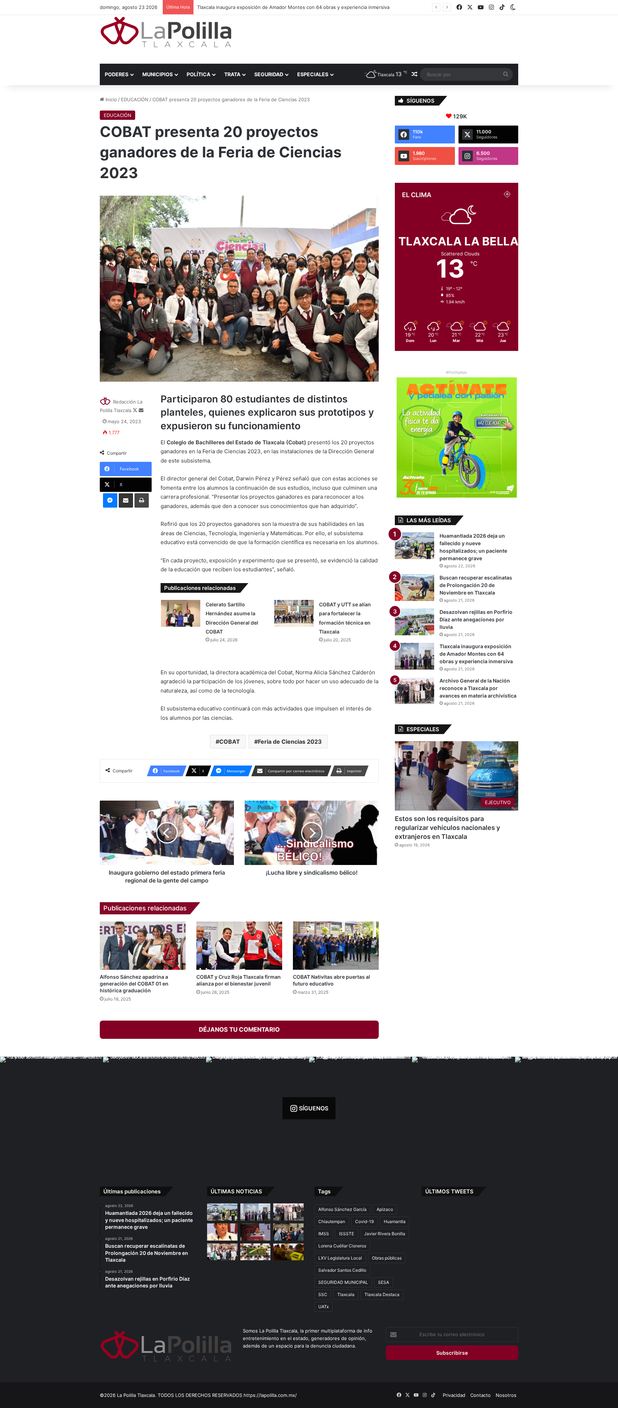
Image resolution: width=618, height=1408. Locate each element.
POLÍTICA (198, 74)
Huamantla (395, 1221)
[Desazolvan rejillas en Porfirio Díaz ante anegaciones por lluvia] (414, 621)
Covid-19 (364, 1221)
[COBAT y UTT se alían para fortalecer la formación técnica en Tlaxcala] (294, 613)
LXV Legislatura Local (340, 1258)
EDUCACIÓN (134, 99)
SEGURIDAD (268, 74)
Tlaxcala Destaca (381, 1294)
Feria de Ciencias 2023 (290, 741)
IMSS (323, 1233)
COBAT (229, 741)
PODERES (116, 74)
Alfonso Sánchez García (342, 1209)
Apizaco (385, 1209)
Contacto (480, 1395)
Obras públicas (387, 1258)
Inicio (110, 99)
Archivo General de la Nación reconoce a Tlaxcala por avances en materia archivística (292, 7)
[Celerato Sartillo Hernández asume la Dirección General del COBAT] (180, 613)
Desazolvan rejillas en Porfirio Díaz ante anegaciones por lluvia (476, 619)
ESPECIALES (312, 74)
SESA (383, 1282)
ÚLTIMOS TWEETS (449, 1191)
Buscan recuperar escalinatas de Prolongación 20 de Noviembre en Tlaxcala (476, 585)
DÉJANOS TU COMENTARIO (239, 1029)
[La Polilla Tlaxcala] (166, 32)
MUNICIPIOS (157, 74)
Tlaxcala (345, 1294)
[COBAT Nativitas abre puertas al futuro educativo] (336, 945)
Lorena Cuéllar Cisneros (342, 1245)
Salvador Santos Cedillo (342, 1270)
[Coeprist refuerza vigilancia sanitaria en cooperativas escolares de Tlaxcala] (222, 1232)
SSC (322, 1294)
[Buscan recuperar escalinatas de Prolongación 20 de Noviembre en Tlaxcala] (414, 587)
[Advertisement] (380, 38)
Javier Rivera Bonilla (384, 1233)
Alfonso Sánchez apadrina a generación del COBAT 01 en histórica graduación (134, 983)
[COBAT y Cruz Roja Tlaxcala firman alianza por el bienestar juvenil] (239, 945)
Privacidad (454, 1395)
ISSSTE (346, 1233)
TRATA (232, 74)
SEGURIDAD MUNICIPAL (343, 1282)
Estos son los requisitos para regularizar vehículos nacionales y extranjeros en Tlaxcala (447, 827)
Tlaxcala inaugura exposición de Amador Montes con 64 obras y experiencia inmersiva (476, 653)
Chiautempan (331, 1221)
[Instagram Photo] (51, 1108)
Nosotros (506, 1395)
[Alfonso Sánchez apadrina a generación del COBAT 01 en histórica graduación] (143, 945)
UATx (323, 1306)
